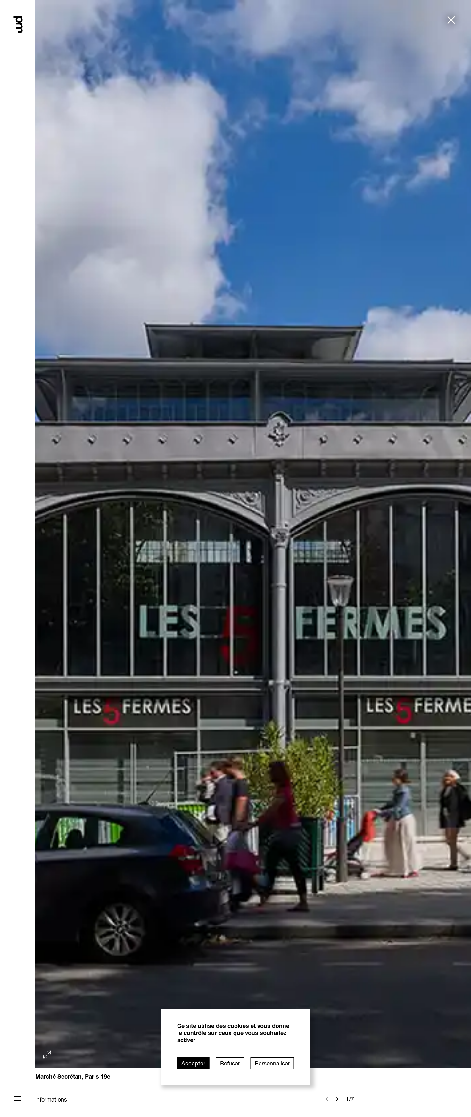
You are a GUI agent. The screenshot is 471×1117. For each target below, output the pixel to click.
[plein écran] (47, 1055)
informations (51, 1099)
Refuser (230, 1063)
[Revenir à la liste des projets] (451, 20)
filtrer (22, 62)
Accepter (193, 1063)
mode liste (29, 54)
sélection (27, 47)
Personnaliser (272, 1063)
